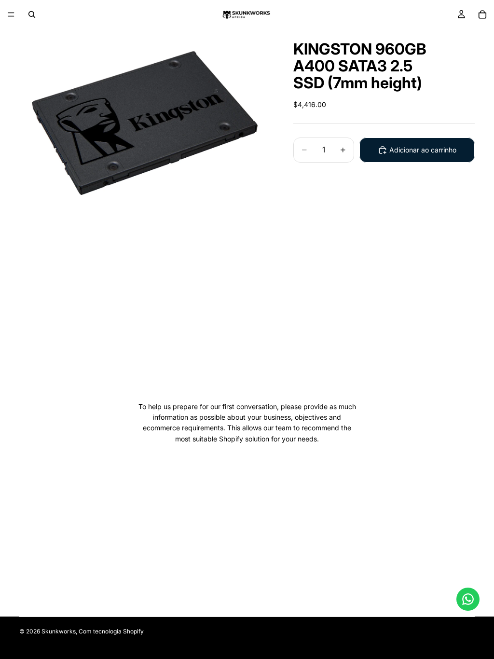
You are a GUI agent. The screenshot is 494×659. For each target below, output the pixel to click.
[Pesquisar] (31, 14)
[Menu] (11, 14)
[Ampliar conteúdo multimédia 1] (144, 123)
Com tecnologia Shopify (111, 631)
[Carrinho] (482, 14)
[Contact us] (468, 599)
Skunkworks (58, 631)
